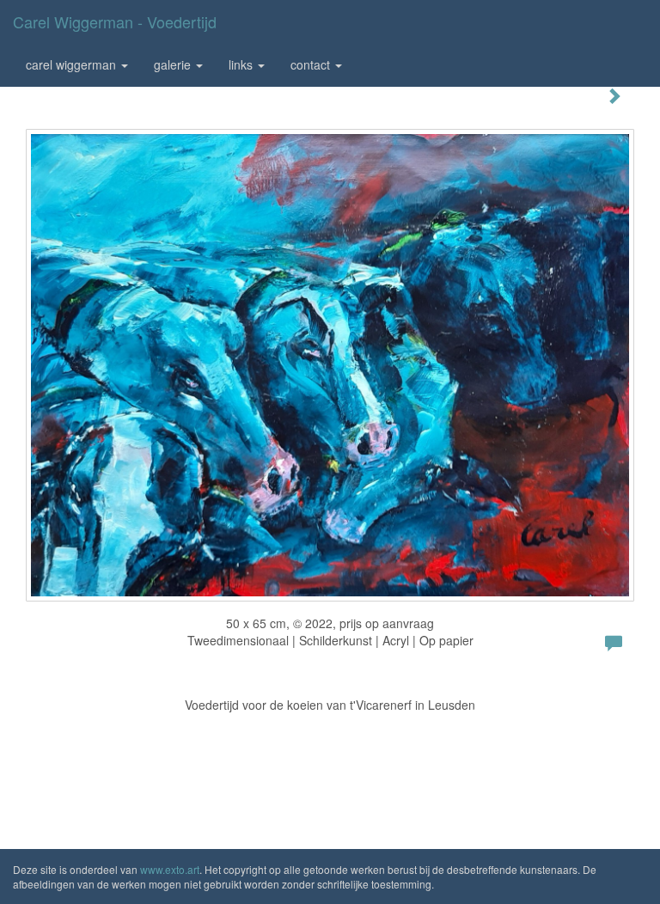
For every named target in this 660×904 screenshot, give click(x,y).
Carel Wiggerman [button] (72, 64)
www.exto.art (169, 869)
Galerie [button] (174, 64)
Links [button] (242, 64)
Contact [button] (311, 64)
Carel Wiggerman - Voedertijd (115, 21)
